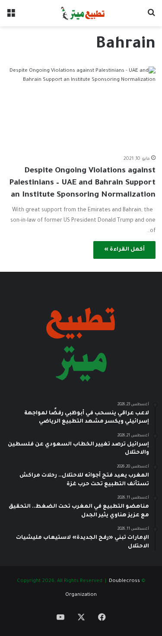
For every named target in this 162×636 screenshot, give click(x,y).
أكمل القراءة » (124, 250)
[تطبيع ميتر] (81, 13)
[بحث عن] (151, 16)
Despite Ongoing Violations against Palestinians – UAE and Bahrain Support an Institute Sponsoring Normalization (82, 183)
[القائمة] (10, 16)
